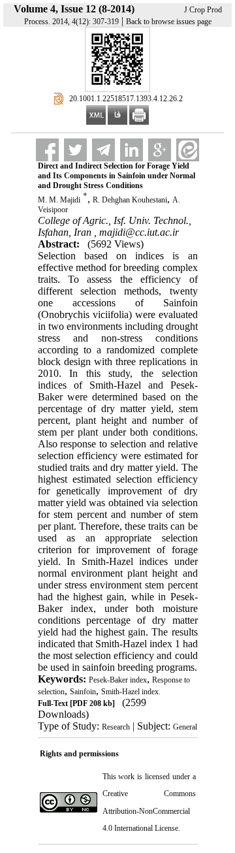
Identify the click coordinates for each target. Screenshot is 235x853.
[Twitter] (75, 149)
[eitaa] (187, 149)
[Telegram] (103, 149)
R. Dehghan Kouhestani (130, 199)
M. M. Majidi (59, 199)
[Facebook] (47, 149)
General (185, 727)
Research (116, 727)
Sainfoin (83, 691)
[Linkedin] (131, 149)
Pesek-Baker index (118, 679)
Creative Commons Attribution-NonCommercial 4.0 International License (149, 811)
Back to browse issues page (169, 21)
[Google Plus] (159, 149)
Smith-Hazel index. (131, 691)
